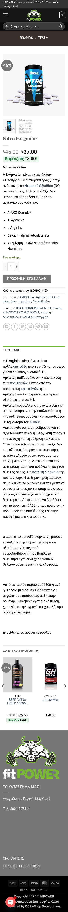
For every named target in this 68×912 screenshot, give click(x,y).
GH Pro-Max (50, 700)
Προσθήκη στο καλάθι (27, 279)
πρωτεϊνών (19, 383)
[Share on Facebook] (14, 326)
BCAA (19, 308)
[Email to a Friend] (30, 326)
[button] (5, 15)
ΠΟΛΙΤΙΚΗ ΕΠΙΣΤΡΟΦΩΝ (21, 866)
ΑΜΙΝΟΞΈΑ (27, 297)
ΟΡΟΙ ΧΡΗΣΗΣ (13, 858)
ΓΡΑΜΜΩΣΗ (28, 317)
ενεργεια (42, 317)
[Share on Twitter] (22, 326)
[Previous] (8, 85)
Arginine (40, 297)
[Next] (59, 85)
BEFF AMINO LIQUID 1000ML (17, 701)
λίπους (35, 422)
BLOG (24, 890)
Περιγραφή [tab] (12, 350)
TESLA (43, 38)
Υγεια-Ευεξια (41, 301)
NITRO (29, 308)
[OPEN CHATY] (10, 902)
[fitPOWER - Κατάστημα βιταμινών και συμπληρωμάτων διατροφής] (34, 15)
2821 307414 (39, 890)
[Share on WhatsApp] (6, 326)
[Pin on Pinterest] (38, 326)
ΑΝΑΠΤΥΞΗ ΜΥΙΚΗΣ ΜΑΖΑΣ (21, 312)
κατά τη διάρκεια (45, 472)
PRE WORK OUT (43, 308)
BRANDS (26, 38)
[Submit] (60, 26)
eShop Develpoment (46, 906)
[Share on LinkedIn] (46, 326)
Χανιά (55, 901)
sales (58, 308)
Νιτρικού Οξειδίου (39, 186)
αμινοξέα (20, 366)
